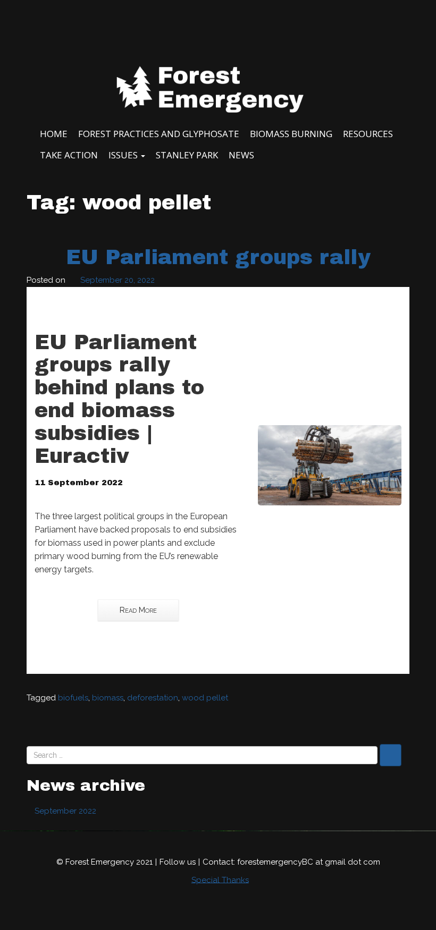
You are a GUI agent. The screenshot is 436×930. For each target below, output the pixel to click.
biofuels (73, 698)
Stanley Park (187, 155)
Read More (138, 610)
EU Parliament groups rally (218, 257)
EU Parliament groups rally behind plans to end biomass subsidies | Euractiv (119, 399)
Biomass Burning (291, 134)
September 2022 (65, 811)
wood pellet (205, 698)
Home (54, 134)
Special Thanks (220, 879)
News (241, 155)
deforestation (152, 698)
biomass (107, 698)
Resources (368, 134)
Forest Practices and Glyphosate (158, 134)
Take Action (69, 155)
